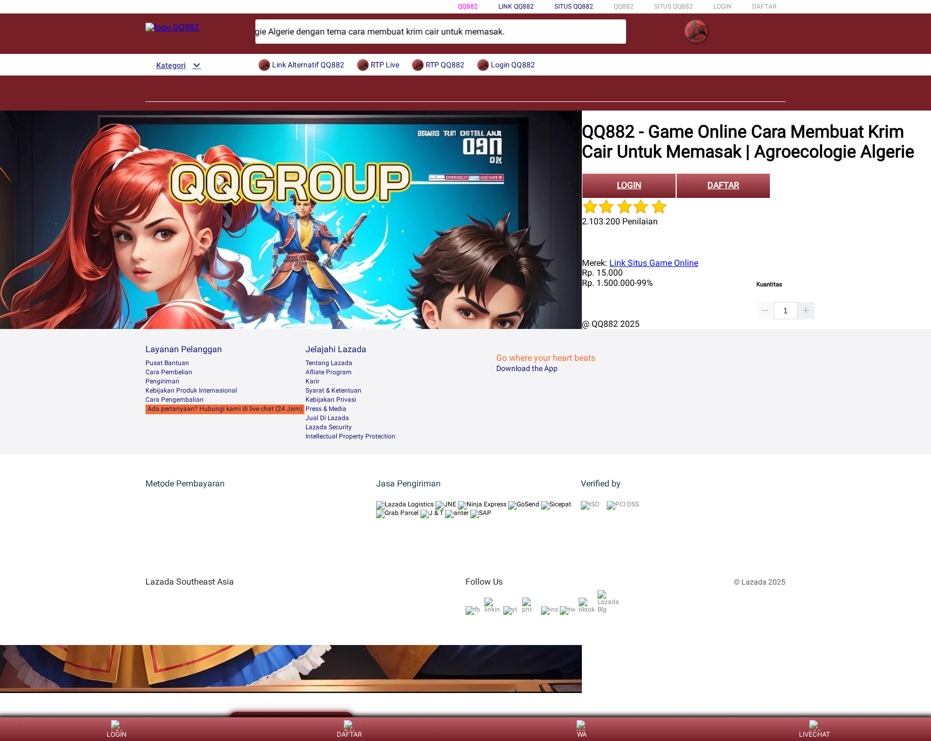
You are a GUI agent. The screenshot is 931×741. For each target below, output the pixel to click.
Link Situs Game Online (653, 263)
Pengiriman (162, 381)
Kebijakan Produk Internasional (191, 390)
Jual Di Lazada (327, 418)
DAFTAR (764, 6)
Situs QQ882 (573, 6)
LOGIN (722, 6)
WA (582, 734)
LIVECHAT (814, 734)
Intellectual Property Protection (350, 436)
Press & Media (325, 409)
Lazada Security (328, 427)
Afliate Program (328, 372)
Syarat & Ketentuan (333, 390)
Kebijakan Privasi (330, 399)
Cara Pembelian (168, 372)
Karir (312, 381)
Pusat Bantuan (167, 363)
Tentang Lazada (328, 363)
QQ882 (468, 6)
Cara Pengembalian (174, 399)
